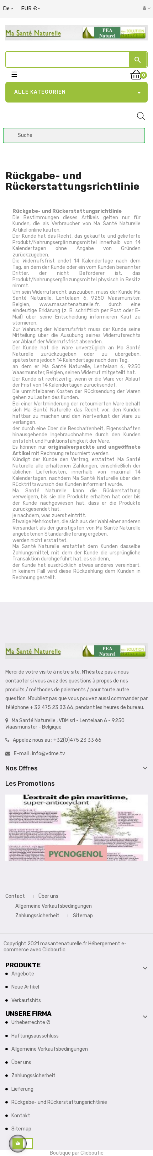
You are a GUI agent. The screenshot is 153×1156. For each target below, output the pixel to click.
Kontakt (20, 1116)
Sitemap (83, 916)
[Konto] (147, 8)
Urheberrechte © (31, 1022)
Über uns (48, 896)
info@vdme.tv (48, 754)
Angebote (22, 974)
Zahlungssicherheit (37, 916)
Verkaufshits (26, 1000)
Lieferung (22, 1089)
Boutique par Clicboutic (77, 1153)
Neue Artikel (25, 987)
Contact (15, 896)
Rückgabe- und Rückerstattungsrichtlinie (59, 1102)
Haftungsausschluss (35, 1036)
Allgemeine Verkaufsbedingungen (53, 906)
